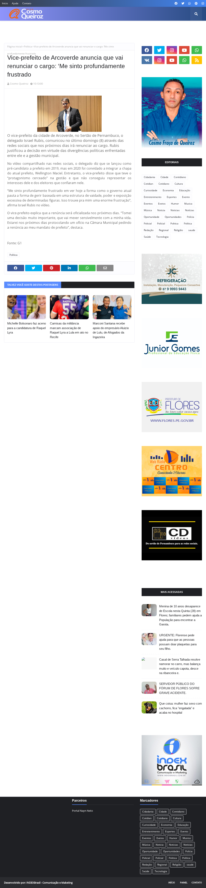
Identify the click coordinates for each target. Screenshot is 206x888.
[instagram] (202, 3)
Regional (164, 230)
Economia (168, 190)
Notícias (189, 210)
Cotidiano (164, 183)
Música (148, 210)
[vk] (147, 60)
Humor (175, 203)
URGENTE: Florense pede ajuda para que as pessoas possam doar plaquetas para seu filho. (178, 642)
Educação (184, 190)
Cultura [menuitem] (71, 28)
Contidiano (180, 177)
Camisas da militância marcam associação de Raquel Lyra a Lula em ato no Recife (69, 330)
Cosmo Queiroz (19, 83)
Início (171, 882)
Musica (188, 203)
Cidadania (149, 177)
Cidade (164, 177)
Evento (186, 197)
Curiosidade (150, 190)
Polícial (161, 223)
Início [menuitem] (10, 28)
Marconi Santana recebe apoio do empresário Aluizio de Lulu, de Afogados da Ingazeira (111, 330)
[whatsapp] (189, 3)
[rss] (197, 60)
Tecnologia (162, 236)
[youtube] (184, 50)
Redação (148, 230)
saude (191, 230)
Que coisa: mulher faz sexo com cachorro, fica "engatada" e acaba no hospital (180, 708)
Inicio (5, 3)
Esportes (172, 197)
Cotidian (148, 183)
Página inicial (14, 46)
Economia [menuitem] (88, 28)
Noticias (175, 210)
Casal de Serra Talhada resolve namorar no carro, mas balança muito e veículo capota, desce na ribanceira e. (179, 666)
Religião (178, 230)
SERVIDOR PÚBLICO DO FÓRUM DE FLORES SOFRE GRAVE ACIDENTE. (179, 688)
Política (28, 46)
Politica (174, 223)
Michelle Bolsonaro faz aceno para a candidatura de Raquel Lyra (26, 328)
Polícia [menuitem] (140, 28)
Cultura (179, 183)
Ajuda (15, 3)
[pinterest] (196, 3)
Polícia (190, 217)
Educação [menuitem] (107, 28)
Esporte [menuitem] (125, 28)
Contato (26, 3)
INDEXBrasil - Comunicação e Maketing (49, 882)
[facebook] (176, 3)
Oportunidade (151, 217)
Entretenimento (152, 197)
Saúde (147, 236)
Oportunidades (173, 217)
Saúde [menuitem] (171, 28)
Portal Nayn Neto (82, 810)
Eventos (148, 203)
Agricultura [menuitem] (27, 28)
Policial (148, 223)
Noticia (161, 210)
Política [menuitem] (156, 28)
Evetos (162, 203)
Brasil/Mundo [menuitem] (50, 28)
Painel (183, 882)
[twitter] (182, 3)
